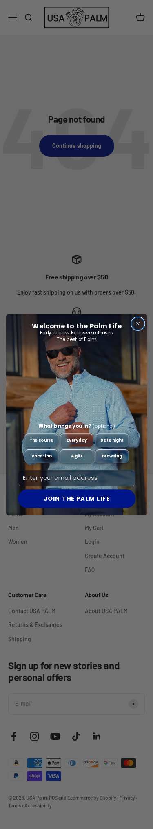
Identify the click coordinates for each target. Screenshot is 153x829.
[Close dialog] (137, 323)
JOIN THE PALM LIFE (76, 499)
